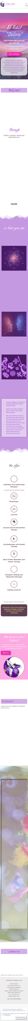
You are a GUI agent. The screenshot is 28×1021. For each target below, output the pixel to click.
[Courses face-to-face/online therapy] (14, 522)
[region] (14, 732)
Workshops (14, 501)
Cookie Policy (8, 1014)
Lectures (14, 514)
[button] (14, 9)
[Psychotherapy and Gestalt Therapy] (14, 538)
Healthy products (14, 590)
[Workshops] (14, 496)
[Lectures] (14, 509)
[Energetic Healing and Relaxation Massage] (14, 569)
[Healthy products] (14, 584)
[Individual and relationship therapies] (14, 479)
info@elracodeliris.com (14, 996)
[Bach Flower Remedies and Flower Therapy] (14, 554)
